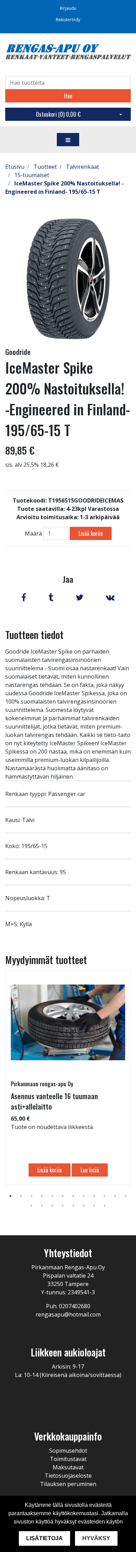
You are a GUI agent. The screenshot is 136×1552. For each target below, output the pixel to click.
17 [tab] (73, 1205)
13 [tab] (31, 1205)
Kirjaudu (68, 8)
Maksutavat (68, 1467)
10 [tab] (104, 1196)
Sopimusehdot (68, 1450)
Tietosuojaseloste (68, 1475)
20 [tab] (104, 1205)
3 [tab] (31, 1196)
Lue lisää (90, 1170)
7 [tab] (73, 1196)
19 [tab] (94, 1205)
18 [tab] (83, 1205)
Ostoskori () (58, 114)
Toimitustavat (68, 1459)
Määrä (33, 533)
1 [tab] (10, 1196)
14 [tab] (41, 1205)
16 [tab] (62, 1205)
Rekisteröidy (68, 20)
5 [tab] (52, 1196)
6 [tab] (62, 1196)
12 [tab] (125, 1196)
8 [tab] (83, 1196)
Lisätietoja (44, 1538)
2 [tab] (20, 1196)
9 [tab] (94, 1196)
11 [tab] (115, 1196)
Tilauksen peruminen (68, 1484)
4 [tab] (41, 1196)
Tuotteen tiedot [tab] (34, 635)
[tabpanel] (68, 1077)
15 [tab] (52, 1205)
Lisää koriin (90, 533)
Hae (68, 96)
